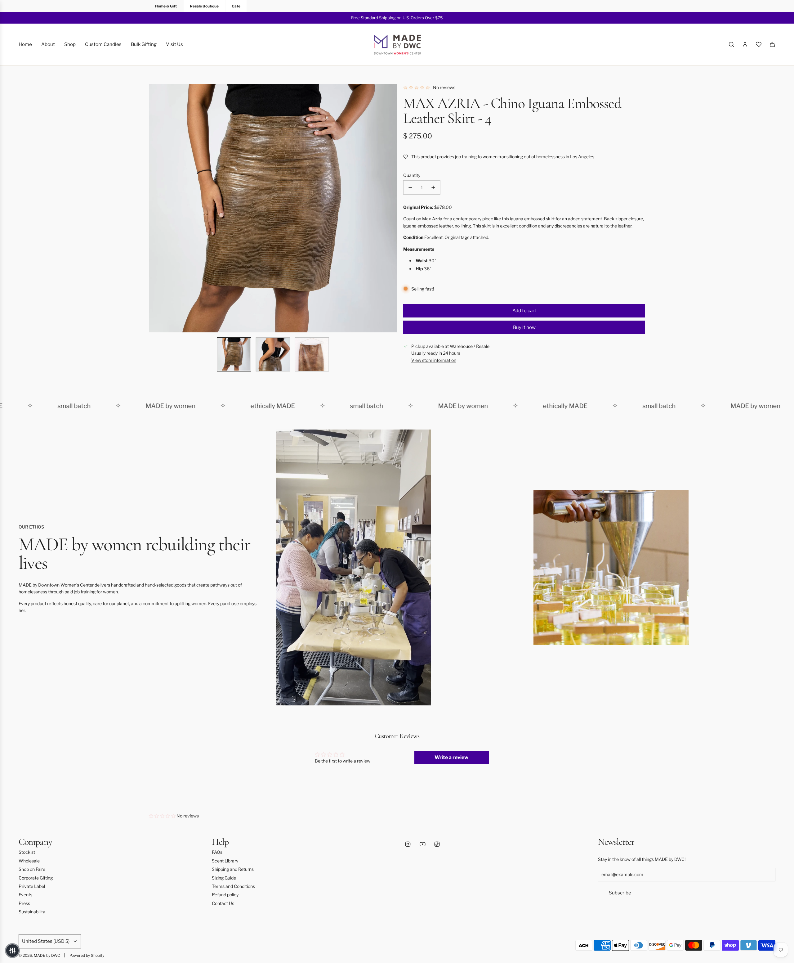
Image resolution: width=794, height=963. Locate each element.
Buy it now (524, 327)
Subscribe (620, 893)
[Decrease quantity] (410, 187)
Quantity (411, 175)
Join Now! (452, 17)
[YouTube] (422, 844)
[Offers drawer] (758, 44)
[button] (154, 208)
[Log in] (745, 44)
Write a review (451, 757)
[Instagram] (408, 844)
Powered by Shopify (86, 955)
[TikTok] (437, 844)
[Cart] (772, 44)
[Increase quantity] (433, 187)
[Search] (731, 44)
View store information (433, 360)
